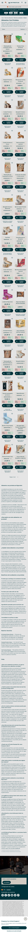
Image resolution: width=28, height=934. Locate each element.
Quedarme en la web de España (14, 930)
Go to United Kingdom (14, 927)
